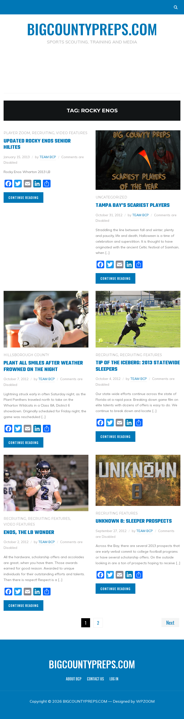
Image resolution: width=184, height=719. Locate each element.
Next (170, 622)
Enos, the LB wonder (29, 532)
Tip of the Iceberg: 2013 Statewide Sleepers (138, 366)
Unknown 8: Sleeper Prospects (134, 521)
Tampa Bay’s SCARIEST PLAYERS (133, 205)
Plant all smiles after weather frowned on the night (43, 366)
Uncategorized (111, 197)
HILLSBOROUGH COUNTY (26, 355)
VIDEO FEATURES (71, 133)
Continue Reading (23, 197)
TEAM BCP (48, 157)
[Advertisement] (92, 61)
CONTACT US (95, 679)
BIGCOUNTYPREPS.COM (92, 28)
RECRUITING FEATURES (141, 355)
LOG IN (113, 679)
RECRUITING (43, 133)
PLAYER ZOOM (17, 133)
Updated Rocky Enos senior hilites (37, 144)
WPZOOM (145, 701)
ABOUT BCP (73, 679)
